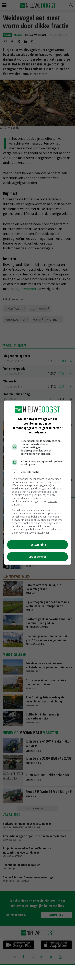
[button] (37, 472)
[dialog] (37, 482)
